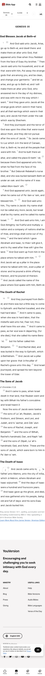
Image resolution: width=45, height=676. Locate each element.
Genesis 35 (6, 14)
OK (38, 650)
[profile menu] (38, 4)
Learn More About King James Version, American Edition (22, 520)
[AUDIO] (34, 14)
